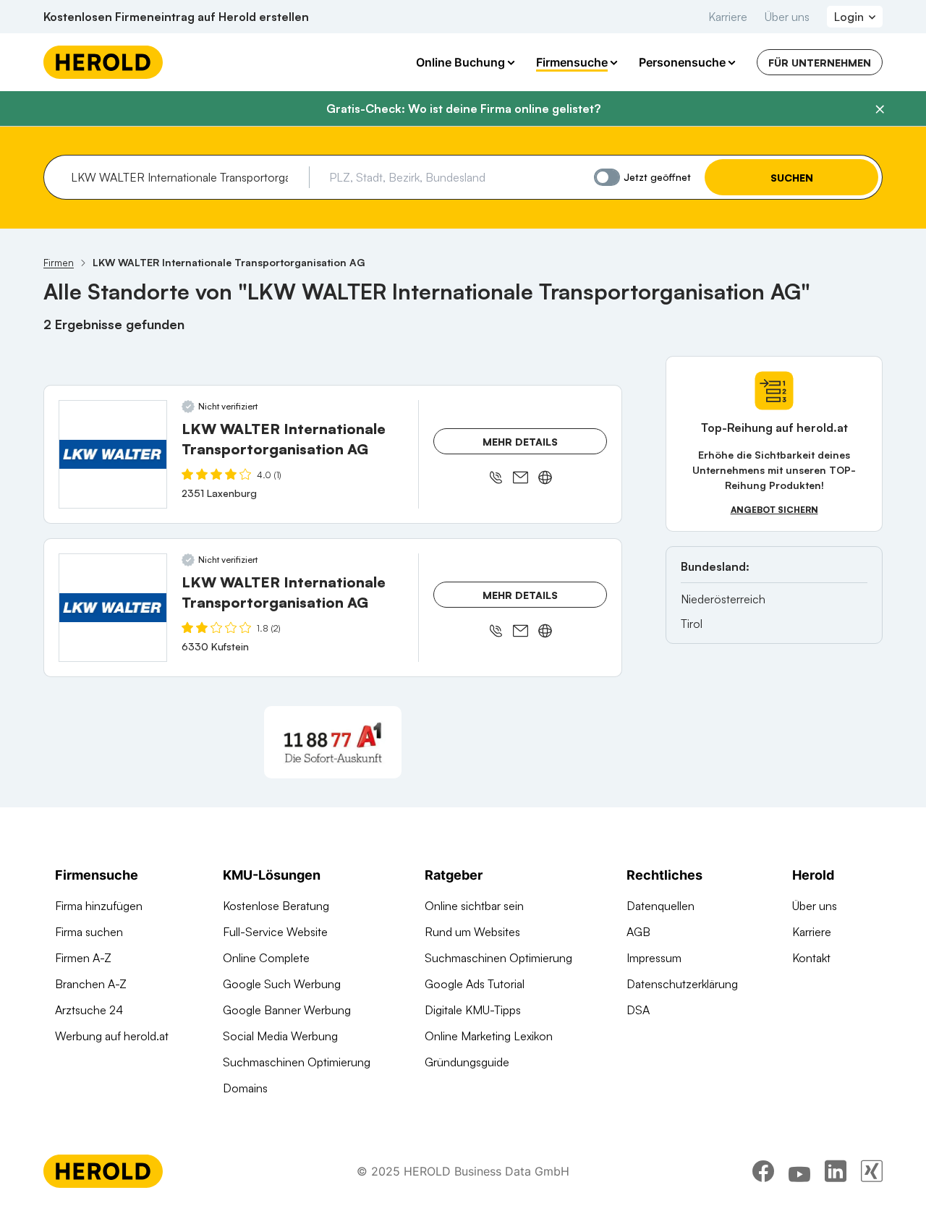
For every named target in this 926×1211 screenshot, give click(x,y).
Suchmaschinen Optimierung (296, 1062)
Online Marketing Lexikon (489, 1036)
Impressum (653, 958)
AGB (638, 932)
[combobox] (185, 177)
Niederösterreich (723, 599)
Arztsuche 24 (89, 1010)
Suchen (791, 177)
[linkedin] (835, 1171)
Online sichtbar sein (474, 905)
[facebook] (763, 1171)
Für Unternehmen (819, 62)
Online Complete (266, 958)
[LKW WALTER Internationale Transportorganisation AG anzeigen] (113, 454)
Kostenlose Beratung (276, 905)
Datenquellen (660, 905)
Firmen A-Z (83, 958)
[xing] (872, 1171)
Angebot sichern (774, 509)
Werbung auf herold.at (112, 1036)
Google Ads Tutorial (474, 984)
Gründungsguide (467, 1062)
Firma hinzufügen (99, 905)
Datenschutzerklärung (682, 984)
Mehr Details (520, 441)
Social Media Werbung (280, 1036)
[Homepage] (103, 62)
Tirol (691, 623)
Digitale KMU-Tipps (473, 1010)
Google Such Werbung (282, 984)
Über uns (787, 16)
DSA (638, 1010)
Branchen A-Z (91, 984)
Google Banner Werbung (287, 1010)
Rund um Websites (472, 932)
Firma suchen (89, 932)
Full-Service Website (275, 932)
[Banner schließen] (879, 109)
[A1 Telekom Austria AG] (333, 742)
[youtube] (799, 1171)
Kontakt (811, 958)
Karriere (727, 16)
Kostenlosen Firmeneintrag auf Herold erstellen (176, 16)
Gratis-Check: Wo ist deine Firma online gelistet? (463, 108)
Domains (245, 1088)
